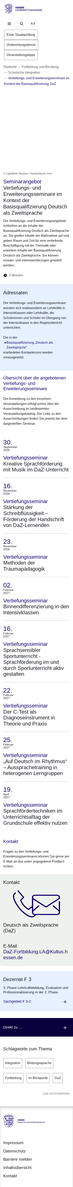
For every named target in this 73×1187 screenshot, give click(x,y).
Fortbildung (13, 1078)
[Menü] (9, 23)
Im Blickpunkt (38, 1078)
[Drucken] (61, 275)
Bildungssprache (39, 1063)
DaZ (58, 1078)
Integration (12, 1063)
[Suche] (21, 23)
